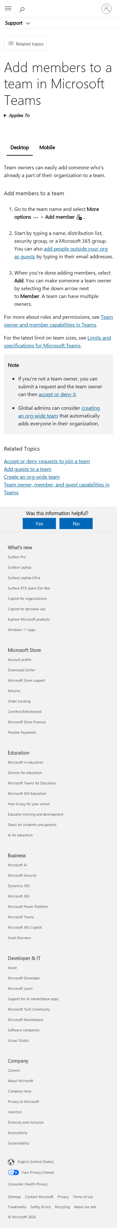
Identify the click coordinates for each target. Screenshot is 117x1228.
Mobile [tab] (47, 147)
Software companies (24, 1030)
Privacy (63, 1196)
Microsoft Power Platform (28, 906)
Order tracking (19, 701)
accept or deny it (57, 394)
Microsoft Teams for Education (32, 783)
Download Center (21, 669)
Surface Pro (17, 556)
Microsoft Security (22, 875)
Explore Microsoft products (29, 619)
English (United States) (36, 1161)
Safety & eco (41, 1206)
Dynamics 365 (19, 885)
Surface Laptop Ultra (24, 577)
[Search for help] (22, 8)
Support (14, 22)
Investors (15, 1111)
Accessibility (17, 1132)
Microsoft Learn (20, 988)
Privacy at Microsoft (23, 1101)
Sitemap (14, 1196)
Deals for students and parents (32, 824)
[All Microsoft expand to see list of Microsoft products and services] (8, 9)
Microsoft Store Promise (27, 721)
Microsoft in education (25, 762)
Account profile (20, 659)
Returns (14, 690)
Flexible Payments (22, 732)
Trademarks (17, 1206)
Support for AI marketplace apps (33, 998)
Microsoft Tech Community (29, 1009)
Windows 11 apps (21, 629)
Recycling (62, 1206)
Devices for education (25, 772)
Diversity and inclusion (26, 1122)
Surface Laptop (19, 567)
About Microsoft (20, 1080)
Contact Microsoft (39, 1196)
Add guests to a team (27, 468)
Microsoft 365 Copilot (25, 927)
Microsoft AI (17, 864)
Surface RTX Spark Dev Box (29, 588)
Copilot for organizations (27, 598)
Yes (39, 523)
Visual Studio (18, 1040)
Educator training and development (35, 814)
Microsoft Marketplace (26, 1019)
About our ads (85, 1206)
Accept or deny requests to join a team (47, 461)
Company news (20, 1091)
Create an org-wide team (32, 476)
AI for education (20, 835)
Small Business (19, 937)
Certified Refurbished (24, 711)
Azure (12, 967)
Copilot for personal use (27, 608)
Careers (14, 1070)
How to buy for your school (29, 803)
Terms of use (83, 1196)
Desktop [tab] (19, 147)
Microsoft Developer (24, 978)
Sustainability (18, 1143)
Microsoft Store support (26, 680)
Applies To (19, 115)
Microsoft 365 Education (27, 793)
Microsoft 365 (19, 896)
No (76, 523)
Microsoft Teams (21, 916)
